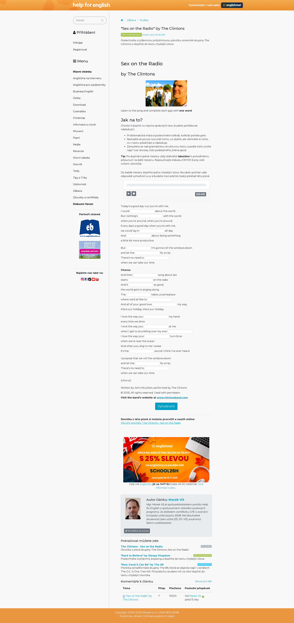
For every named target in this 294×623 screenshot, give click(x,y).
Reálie (77, 144)
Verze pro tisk (203, 581)
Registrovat (80, 49)
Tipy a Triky (80, 177)
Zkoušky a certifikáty (86, 197)
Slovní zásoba (81, 157)
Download (79, 104)
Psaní (76, 137)
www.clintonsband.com (172, 397)
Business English (83, 91)
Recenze (78, 151)
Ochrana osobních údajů (159, 616)
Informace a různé (84, 124)
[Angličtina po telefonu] (89, 249)
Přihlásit (78, 42)
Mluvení (78, 131)
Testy (76, 170)
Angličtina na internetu (87, 78)
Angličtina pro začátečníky (89, 84)
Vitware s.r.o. (149, 612)
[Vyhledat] (103, 20)
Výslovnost (79, 184)
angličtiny (146, 484)
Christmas (79, 118)
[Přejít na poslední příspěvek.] (203, 596)
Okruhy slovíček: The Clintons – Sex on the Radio (151, 422)
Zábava (77, 190)
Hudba (144, 20)
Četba (76, 98)
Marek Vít (176, 500)
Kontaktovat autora (138, 530)
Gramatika (79, 111)
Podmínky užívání (131, 616)
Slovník (77, 164)
